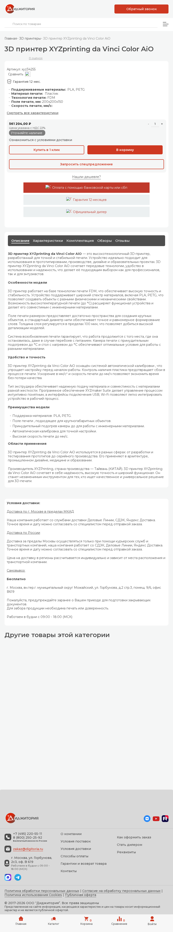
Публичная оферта (80, 895)
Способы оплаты (74, 856)
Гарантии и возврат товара (84, 864)
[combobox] (81, 24)
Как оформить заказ (134, 837)
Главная (11, 38)
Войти (152, 924)
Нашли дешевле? (86, 177)
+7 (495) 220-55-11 (27, 834)
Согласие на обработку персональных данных (121, 891)
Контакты (69, 871)
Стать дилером (129, 845)
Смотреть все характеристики (32, 113)
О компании (71, 834)
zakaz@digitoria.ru (28, 849)
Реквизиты (126, 852)
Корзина (86, 922)
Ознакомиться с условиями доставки (40, 140)
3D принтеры (30, 38)
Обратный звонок (141, 9)
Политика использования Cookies (33, 895)
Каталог (53, 923)
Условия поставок (76, 841)
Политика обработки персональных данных (42, 891)
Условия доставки (76, 849)
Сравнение (119, 922)
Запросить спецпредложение (86, 164)
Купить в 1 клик (47, 150)
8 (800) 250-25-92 (27, 838)
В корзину (125, 150)
